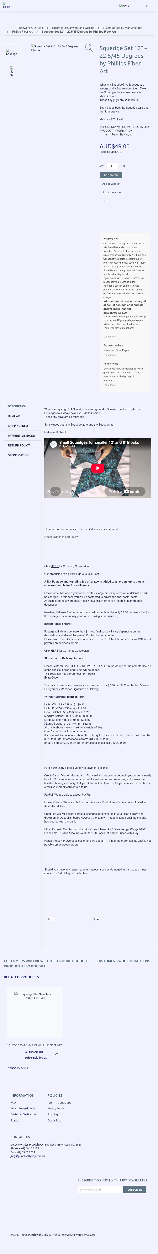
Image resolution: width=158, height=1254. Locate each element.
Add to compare (112, 192)
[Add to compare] (74, 1066)
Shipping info (18, 426)
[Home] (6, 8)
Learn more (109, 336)
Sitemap (15, 1120)
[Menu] (153, 6)
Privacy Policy (56, 1108)
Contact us (54, 1120)
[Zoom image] (89, 48)
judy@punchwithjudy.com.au (28, 1156)
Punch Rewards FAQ (23, 1108)
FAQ (13, 1102)
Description (17, 406)
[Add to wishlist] (70, 1066)
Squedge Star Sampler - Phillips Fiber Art (34, 1045)
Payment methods (21, 435)
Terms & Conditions (59, 1102)
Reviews (14, 416)
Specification (18, 455)
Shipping (53, 1114)
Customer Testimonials (24, 1114)
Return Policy (19, 445)
